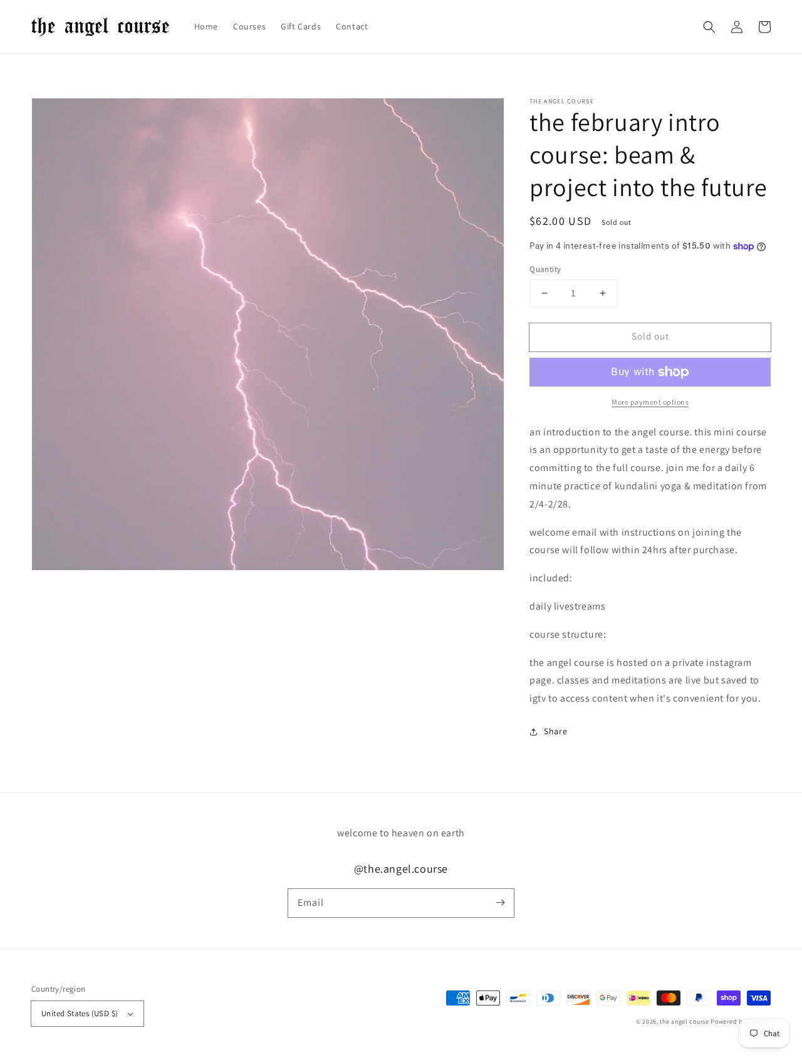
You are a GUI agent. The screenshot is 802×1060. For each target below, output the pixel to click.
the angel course (684, 1021)
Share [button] (555, 731)
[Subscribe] (500, 903)
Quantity (545, 269)
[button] (709, 27)
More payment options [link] (650, 402)
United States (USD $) (79, 1013)
